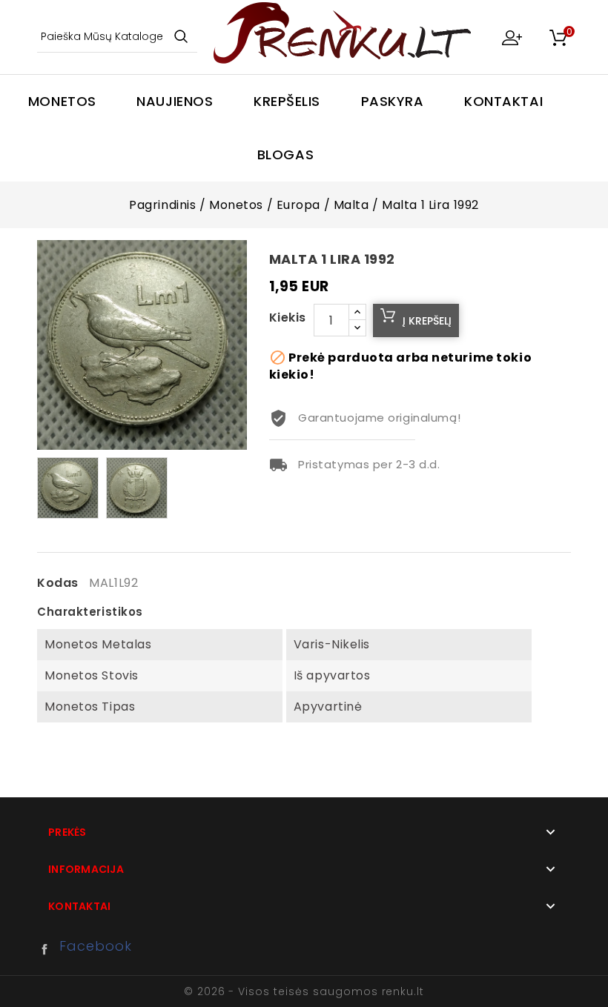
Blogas (285, 154)
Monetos (62, 101)
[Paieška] (180, 37)
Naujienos (174, 101)
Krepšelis (287, 101)
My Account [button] (511, 37)
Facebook (48, 949)
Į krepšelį (427, 320)
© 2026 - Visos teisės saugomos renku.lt (304, 991)
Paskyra (392, 101)
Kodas (58, 583)
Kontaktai (503, 101)
